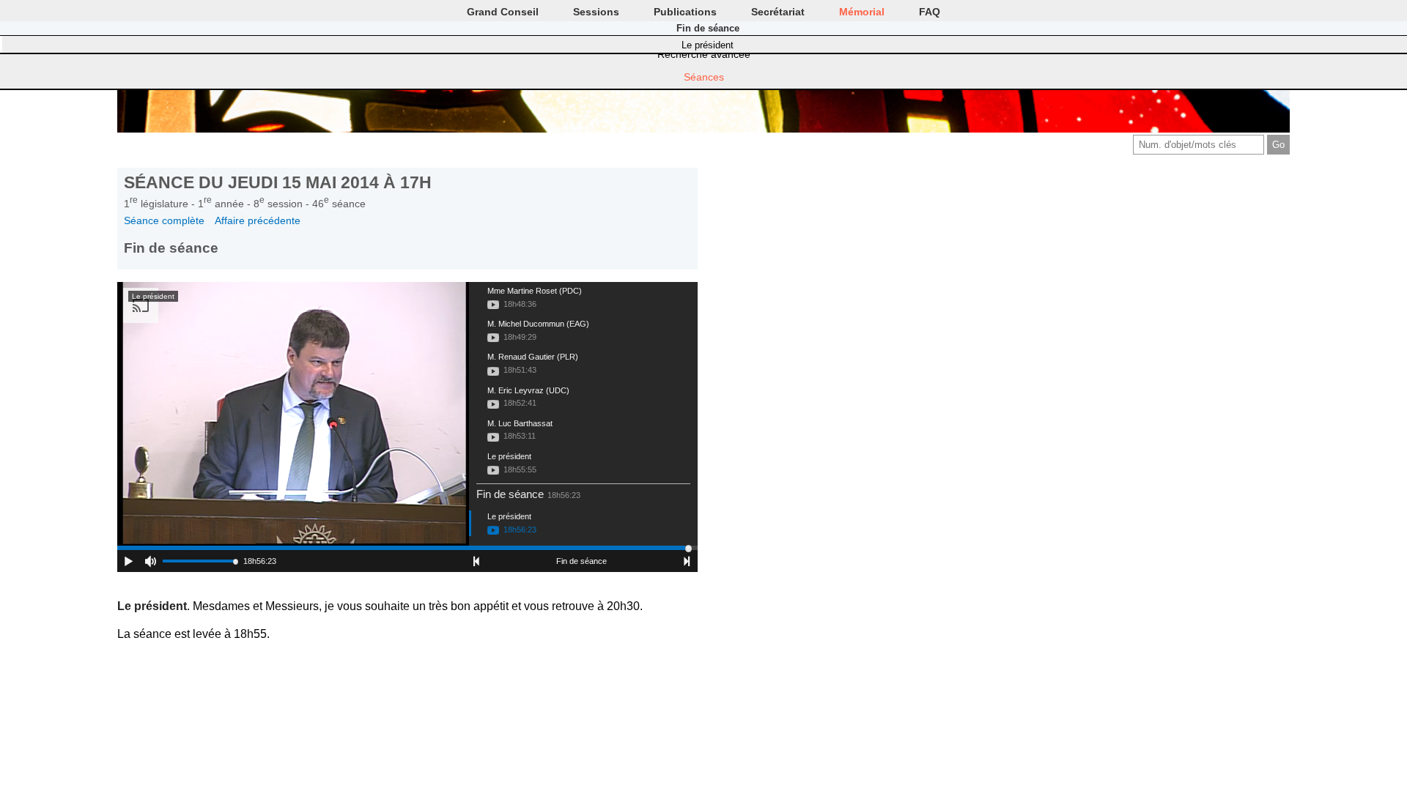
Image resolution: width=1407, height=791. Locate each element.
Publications (685, 12)
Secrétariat (778, 12)
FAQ (929, 12)
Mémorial (862, 12)
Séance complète (164, 220)
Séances (704, 77)
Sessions (596, 12)
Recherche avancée (703, 54)
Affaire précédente (257, 220)
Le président (708, 45)
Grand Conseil (503, 12)
